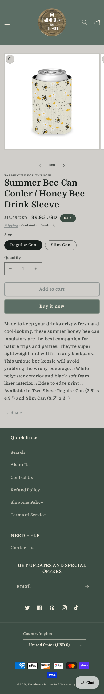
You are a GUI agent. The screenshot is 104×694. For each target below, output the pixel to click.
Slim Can (60, 245)
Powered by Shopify (73, 684)
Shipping (11, 225)
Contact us (22, 547)
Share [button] (17, 412)
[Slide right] (64, 165)
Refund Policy (25, 490)
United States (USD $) (49, 645)
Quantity (12, 258)
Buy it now (52, 306)
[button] (7, 22)
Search (18, 452)
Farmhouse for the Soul (43, 684)
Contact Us (22, 477)
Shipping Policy (27, 502)
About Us (20, 465)
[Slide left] (40, 165)
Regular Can (23, 245)
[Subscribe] (87, 586)
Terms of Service (28, 515)
